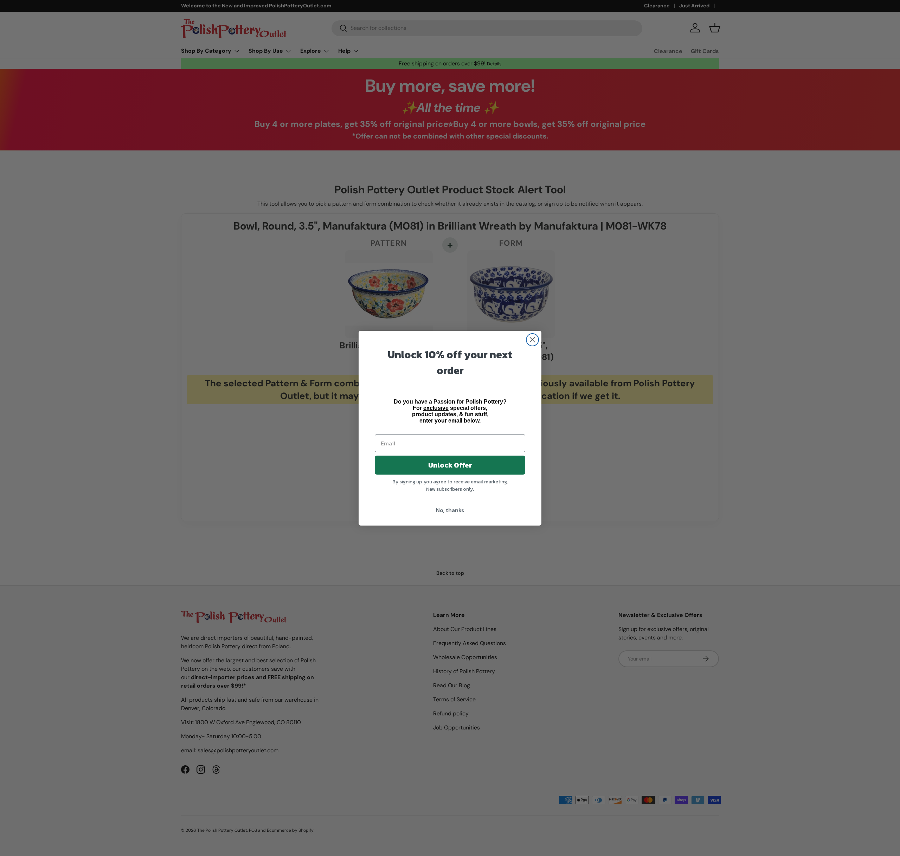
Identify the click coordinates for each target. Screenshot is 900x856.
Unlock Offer (450, 465)
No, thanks (450, 510)
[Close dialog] (532, 340)
